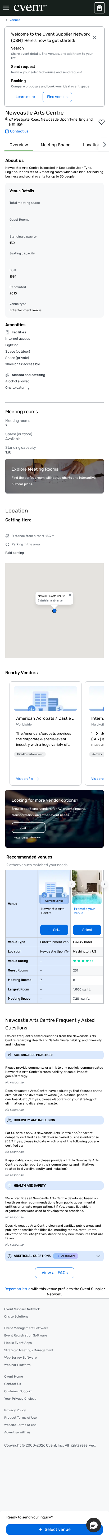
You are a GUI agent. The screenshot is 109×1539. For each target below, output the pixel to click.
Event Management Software (26, 1328)
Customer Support (18, 1391)
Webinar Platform (17, 1365)
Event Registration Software (25, 1335)
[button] (54, 610)
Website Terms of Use (20, 1425)
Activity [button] (97, 754)
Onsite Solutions (16, 1316)
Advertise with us (17, 1432)
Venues (15, 20)
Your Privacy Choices (20, 1398)
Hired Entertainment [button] (30, 754)
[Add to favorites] (101, 122)
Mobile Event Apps (18, 1343)
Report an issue (17, 1289)
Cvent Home (13, 1376)
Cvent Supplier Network (22, 1309)
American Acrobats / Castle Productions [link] (45, 718)
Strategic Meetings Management (28, 1350)
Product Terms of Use (20, 1417)
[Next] (103, 144)
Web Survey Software (20, 1357)
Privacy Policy (15, 1410)
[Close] (94, 37)
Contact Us (12, 1384)
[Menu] (6, 8)
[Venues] (99, 7)
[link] (45, 698)
